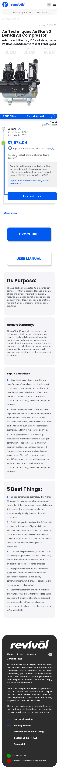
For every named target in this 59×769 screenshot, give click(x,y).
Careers (31, 654)
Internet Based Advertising (29, 731)
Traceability (21, 744)
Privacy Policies (22, 725)
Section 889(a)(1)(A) (25, 738)
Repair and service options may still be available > (29, 182)
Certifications (14, 658)
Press (20, 654)
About (10, 654)
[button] (49, 5)
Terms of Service (23, 719)
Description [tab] (10, 213)
